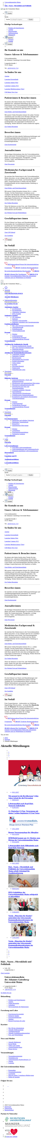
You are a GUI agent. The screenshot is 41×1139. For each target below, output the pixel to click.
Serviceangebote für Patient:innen (18, 1007)
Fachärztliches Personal (19, 337)
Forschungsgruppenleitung (20, 432)
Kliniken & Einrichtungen (16, 28)
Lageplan (11, 1063)
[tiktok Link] (6, 1102)
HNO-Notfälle (16, 314)
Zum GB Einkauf (10, 232)
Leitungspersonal (17, 336)
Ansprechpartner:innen (15, 1047)
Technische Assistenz (18, 434)
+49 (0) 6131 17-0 (12, 68)
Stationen (15, 319)
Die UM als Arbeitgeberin (16, 1028)
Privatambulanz (17, 310)
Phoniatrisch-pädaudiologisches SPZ (23, 385)
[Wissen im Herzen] (11, 1135)
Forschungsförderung (14, 1017)
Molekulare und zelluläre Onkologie (23, 420)
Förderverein (16, 368)
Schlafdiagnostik (17, 329)
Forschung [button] (8, 412)
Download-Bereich (18, 366)
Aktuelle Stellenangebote (15, 1030)
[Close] (5, 15)
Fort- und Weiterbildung (15, 1035)
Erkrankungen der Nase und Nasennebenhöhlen (20, 387)
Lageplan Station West (11, 82)
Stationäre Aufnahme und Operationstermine (25, 322)
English (10, 41)
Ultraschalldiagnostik (18, 331)
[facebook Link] (6, 1098)
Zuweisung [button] (8, 371)
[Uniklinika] (18, 1121)
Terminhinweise (13, 1058)
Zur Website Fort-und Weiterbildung (15, 213)
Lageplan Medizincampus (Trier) (14, 89)
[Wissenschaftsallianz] (18, 1128)
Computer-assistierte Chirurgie (21, 390)
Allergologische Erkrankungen (21, 393)
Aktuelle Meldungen (14, 1042)
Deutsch (10, 39)
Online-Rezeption (13, 1003)
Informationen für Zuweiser (20, 359)
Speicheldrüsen (16, 391)
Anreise (7, 76)
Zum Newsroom (9, 164)
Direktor (14, 334)
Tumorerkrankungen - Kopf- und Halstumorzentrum (22, 380)
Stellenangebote (13, 33)
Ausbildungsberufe (14, 1031)
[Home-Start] (6, 288)
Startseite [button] (7, 290)
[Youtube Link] (7, 1092)
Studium (10, 1019)
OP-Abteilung (16, 317)
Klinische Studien (13, 1016)
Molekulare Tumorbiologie (20, 422)
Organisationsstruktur (14, 1072)
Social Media (12, 1044)
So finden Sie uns (6, 993)
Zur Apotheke (9, 235)
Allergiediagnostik (17, 327)
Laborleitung (16, 430)
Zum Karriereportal (10, 144)
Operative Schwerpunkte (19, 320)
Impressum (8, 1107)
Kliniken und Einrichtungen (16, 1000)
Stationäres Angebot (18, 356)
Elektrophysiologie (18, 349)
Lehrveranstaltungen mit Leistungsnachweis (25, 449)
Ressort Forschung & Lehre (16, 1021)
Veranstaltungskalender (15, 1056)
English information (18, 361)
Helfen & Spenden (14, 1077)
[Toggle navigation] (20, 284)
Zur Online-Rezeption (11, 126)
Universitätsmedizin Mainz (13, 2)
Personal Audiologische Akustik (21, 346)
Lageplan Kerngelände (11, 79)
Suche (6, 17)
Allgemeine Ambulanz (19, 312)
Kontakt (14, 364)
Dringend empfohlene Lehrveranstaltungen (25, 451)
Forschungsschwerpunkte (16, 1014)
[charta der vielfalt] (11, 1136)
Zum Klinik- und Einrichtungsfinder (15, 112)
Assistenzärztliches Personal (20, 339)
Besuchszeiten (12, 31)
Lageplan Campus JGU (12, 86)
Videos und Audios (14, 1045)
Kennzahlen (12, 1070)
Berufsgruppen (16, 358)
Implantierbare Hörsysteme (20, 351)
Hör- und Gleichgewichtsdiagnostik (23, 325)
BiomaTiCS (15, 424)
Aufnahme (11, 1005)
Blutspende (11, 35)
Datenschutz (8, 1108)
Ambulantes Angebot (18, 354)
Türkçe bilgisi (16, 363)
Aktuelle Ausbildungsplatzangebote (19, 1033)
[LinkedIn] (6, 1089)
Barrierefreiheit (9, 1110)
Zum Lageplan (5, 973)
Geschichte (11, 1073)
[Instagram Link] (6, 1095)
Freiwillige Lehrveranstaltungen (21, 447)
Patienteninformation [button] (11, 300)
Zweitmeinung (16, 309)
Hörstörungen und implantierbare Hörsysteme (26, 383)
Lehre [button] (6, 439)
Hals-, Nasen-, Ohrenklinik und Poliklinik (18, 5)
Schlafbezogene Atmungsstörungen (22, 395)
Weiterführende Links (18, 369)
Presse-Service (12, 1049)
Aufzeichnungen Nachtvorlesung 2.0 (19, 1059)
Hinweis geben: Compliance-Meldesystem (21, 1075)
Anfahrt (10, 29)
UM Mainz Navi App (11, 92)
